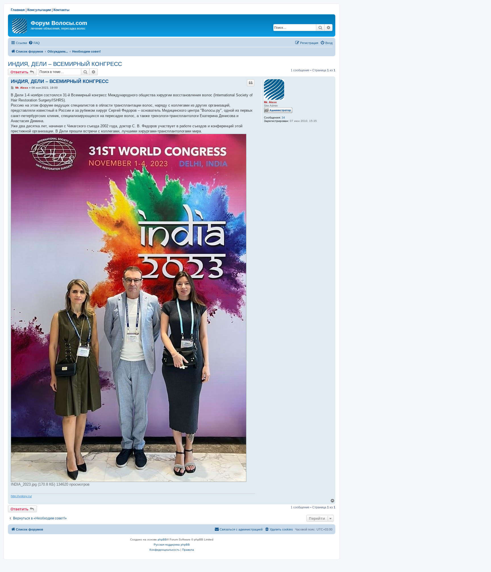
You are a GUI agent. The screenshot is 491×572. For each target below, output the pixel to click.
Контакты (61, 10)
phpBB (162, 539)
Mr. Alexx (270, 102)
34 (283, 117)
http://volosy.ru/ (21, 496)
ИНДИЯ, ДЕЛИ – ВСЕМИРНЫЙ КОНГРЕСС (65, 64)
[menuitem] (34, 42)
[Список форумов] (20, 25)
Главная (18, 10)
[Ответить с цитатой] (250, 82)
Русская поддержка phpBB (172, 544)
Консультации (39, 10)
